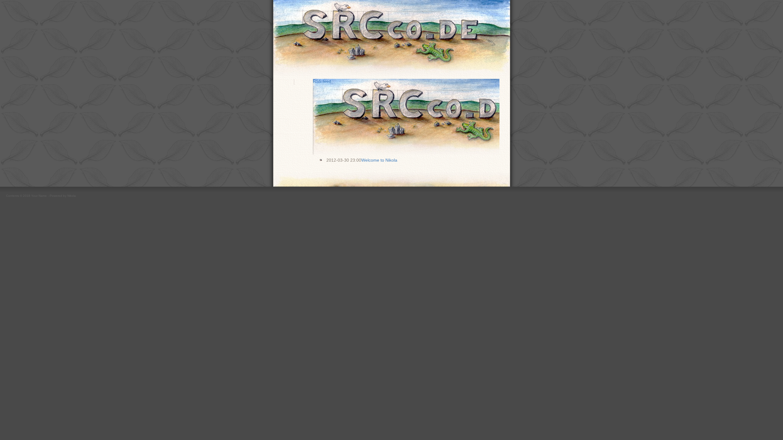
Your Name (39, 195)
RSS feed (322, 81)
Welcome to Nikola (379, 160)
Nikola (71, 195)
